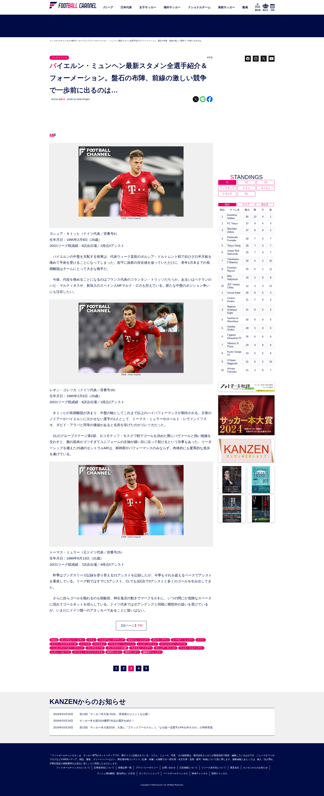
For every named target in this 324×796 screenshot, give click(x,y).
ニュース (84, 644)
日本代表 (126, 7)
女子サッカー (147, 7)
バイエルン (99, 644)
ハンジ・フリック (147, 644)
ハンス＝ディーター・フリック (67, 648)
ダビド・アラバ (160, 640)
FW (140, 625)
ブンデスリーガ (90, 41)
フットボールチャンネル (60, 41)
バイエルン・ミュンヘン (121, 644)
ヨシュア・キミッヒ (165, 648)
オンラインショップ (149, 773)
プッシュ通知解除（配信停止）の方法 (116, 773)
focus (54, 640)
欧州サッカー (114, 652)
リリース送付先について (213, 767)
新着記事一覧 (125, 767)
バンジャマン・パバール (173, 644)
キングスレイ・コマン (72, 640)
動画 (245, 7)
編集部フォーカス (152, 652)
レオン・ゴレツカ (60, 652)
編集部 (61, 99)
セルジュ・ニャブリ (138, 640)
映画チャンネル (200, 773)
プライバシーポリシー (147, 767)
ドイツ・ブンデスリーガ (63, 644)
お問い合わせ (169, 767)
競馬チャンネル (219, 773)
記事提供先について (104, 767)
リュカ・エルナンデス (191, 648)
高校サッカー (226, 7)
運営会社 (234, 767)
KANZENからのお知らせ (88, 701)
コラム (91, 640)
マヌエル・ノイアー (141, 648)
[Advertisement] (162, 26)
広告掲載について (188, 767)
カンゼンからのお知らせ (255, 767)
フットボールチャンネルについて (73, 767)
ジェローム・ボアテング (111, 640)
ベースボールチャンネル (175, 773)
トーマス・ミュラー (183, 640)
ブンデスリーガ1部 (117, 648)
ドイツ (200, 640)
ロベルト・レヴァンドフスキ (88, 652)
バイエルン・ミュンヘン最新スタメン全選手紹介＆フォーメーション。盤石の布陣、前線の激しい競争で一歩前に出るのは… (150, 41)
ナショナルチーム (199, 7)
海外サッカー (172, 7)
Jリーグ (108, 7)
